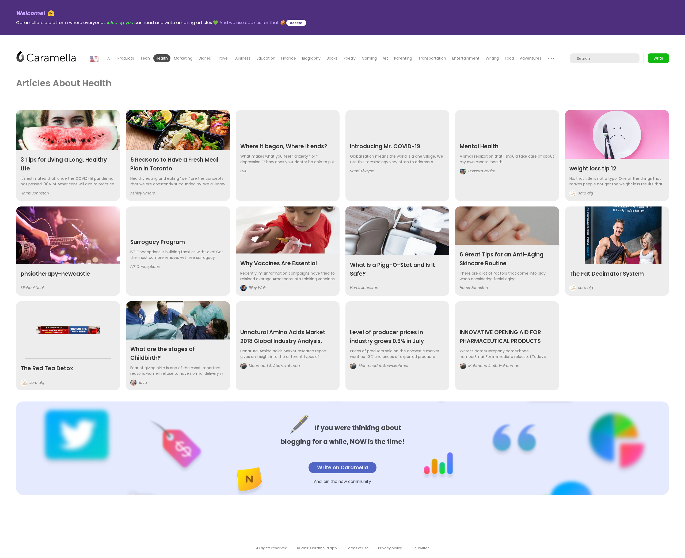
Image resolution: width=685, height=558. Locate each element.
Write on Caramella (342, 467)
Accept (296, 22)
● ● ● (551, 58)
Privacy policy (390, 548)
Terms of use (357, 548)
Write (658, 58)
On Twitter (420, 548)
